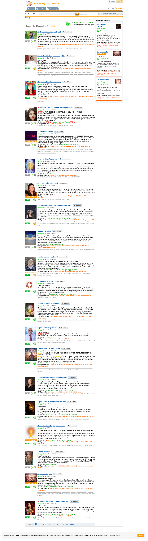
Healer (43, 340)
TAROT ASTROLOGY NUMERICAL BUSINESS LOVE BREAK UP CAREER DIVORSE (58, 176)
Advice (44, 48)
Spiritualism (55, 395)
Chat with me (104, 31)
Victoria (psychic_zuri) (45, 451)
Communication (51, 419)
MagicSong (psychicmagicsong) (49, 82)
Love (85, 48)
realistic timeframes (76, 273)
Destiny (58, 419)
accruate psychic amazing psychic (60, 221)
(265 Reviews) (51, 110)
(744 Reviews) (51, 404)
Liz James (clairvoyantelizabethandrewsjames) (54, 205)
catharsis (50, 319)
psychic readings (90, 223)
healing (80, 319)
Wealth (44, 75)
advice (39, 199)
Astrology (39, 393)
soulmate (39, 275)
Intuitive (91, 445)
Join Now (42, 9)
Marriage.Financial (79, 74)
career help (46, 99)
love (74, 99)
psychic (87, 99)
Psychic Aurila (102, 52)
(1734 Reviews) (51, 84)
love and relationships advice (53, 492)
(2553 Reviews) (51, 351)
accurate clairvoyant (87, 221)
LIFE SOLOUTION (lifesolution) (48, 348)
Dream (62, 419)
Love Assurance (103, 79)
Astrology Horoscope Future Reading (46, 297)
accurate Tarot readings (75, 221)
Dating (59, 445)
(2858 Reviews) (51, 428)
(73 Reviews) (51, 207)
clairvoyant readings (64, 223)
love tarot (73, 492)
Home (32, 9)
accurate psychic (41, 223)
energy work (69, 319)
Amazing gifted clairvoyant (44, 221)
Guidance (39, 519)
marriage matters (80, 99)
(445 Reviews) (51, 306)
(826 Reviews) (51, 259)
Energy (67, 419)
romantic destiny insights (48, 493)
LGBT (74, 48)
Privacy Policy (115, 535)
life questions (68, 99)
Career (49, 48)
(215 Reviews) (51, 58)
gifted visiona (81, 223)
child (48, 75)
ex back (61, 273)
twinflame (48, 275)
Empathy (54, 48)
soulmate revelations (83, 493)
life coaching (86, 319)
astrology (45, 319)
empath (56, 273)
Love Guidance (47, 393)
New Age (61, 393)
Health (71, 74)
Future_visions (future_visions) (49, 159)
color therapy (62, 319)
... (110, 40)
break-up (39, 99)
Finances (76, 419)
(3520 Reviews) (51, 233)
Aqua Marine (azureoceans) (47, 183)
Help (118, 1)
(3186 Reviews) (51, 185)
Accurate (39, 48)
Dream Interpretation (66, 517)
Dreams (64, 445)
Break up (50, 445)
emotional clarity (41, 492)
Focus (80, 419)
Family (71, 419)
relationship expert (86, 273)
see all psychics (83, 13)
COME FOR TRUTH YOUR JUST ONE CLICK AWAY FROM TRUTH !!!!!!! (55, 125)
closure (43, 149)
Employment (60, 48)
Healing (66, 48)
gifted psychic (73, 223)
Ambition (40, 419)
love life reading (66, 492)
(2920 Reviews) (51, 34)
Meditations (55, 393)
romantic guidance (60, 493)
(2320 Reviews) (51, 476)
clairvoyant (52, 99)
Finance (76, 445)
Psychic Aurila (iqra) (44, 474)
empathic (62, 99)
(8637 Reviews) (51, 134)
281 (67, 524)
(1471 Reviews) (51, 503)
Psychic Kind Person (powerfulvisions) (51, 402)
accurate (39, 319)
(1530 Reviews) (51, 161)
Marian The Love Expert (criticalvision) (51, 426)
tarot (68, 199)
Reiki (88, 393)
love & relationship (54, 75)
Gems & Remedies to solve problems (60, 74)
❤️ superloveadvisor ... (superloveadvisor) (53, 501)
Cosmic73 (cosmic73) (45, 131)
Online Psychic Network (46, 3)
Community (53, 9)
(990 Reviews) (51, 454)
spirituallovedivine (44, 231)
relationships (40, 101)
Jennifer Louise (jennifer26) (47, 257)
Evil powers (40, 72)
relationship (58, 199)
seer (38, 225)
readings (92, 99)
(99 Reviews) (51, 283)
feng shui (75, 319)
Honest (70, 48)
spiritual (64, 199)
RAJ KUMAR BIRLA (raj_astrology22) (51, 56)
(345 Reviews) (51, 330)
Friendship (86, 419)
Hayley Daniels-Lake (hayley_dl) (49, 32)
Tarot (60, 395)
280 (62, 524)
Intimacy (86, 445)
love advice (48, 321)
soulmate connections (71, 493)
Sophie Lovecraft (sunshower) (48, 303)
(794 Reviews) (51, 380)
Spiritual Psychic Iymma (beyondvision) (52, 377)
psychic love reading (81, 492)
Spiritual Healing (47, 395)
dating (57, 99)
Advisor (39, 340)
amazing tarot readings (52, 223)
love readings (67, 273)
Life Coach (80, 48)
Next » (72, 524)
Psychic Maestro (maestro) (47, 328)
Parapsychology (41, 49)
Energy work (70, 445)
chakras (56, 319)
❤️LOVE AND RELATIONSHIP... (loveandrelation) (55, 107)
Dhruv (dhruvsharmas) (45, 281)
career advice (50, 273)
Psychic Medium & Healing (79, 393)
